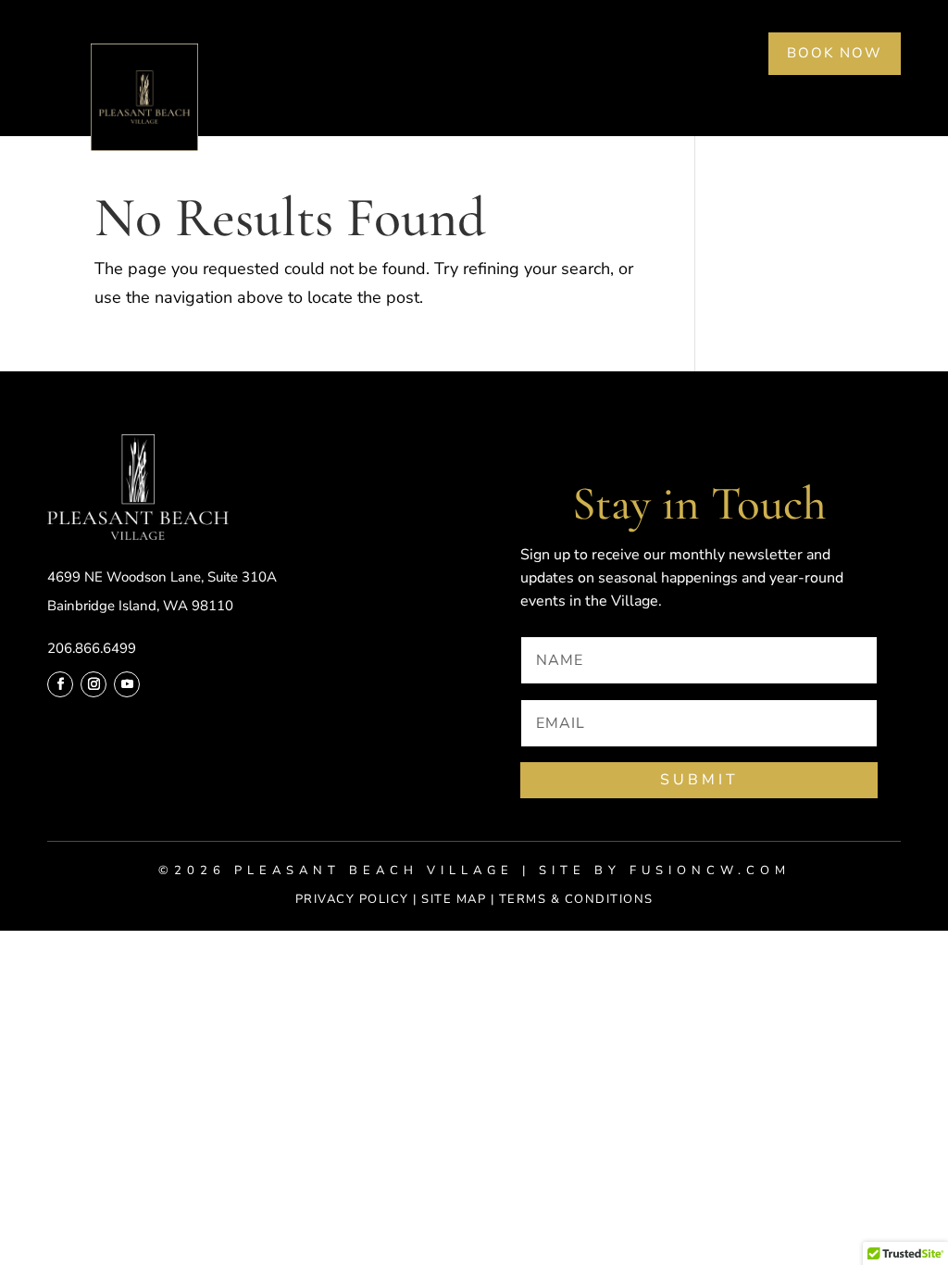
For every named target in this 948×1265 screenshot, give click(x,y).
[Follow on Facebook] (60, 684)
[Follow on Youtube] (127, 684)
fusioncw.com (710, 870)
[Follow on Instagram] (93, 684)
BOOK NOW (834, 53)
